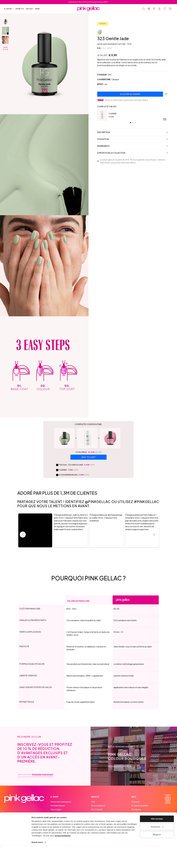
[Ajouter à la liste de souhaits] (166, 94)
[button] (35, 530)
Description (103, 132)
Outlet (29, 9)
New (37, 9)
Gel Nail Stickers (58, 805)
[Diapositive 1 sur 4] (5, 22)
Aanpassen (155, 827)
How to (20, 9)
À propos (135, 801)
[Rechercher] (143, 8)
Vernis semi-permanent (61, 801)
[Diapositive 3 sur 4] (5, 40)
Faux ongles (56, 809)
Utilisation (103, 139)
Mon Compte (97, 809)
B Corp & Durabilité (139, 805)
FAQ (93, 801)
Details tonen (37, 842)
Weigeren (157, 835)
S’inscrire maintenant (42, 774)
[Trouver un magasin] (154, 8)
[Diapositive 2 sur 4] (5, 31)
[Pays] (149, 8)
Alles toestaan (157, 819)
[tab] (130, 122)
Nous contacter (98, 805)
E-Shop (8, 9)
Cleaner (113, 113)
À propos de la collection (111, 153)
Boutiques (136, 809)
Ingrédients (103, 146)
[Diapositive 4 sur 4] (5, 49)
